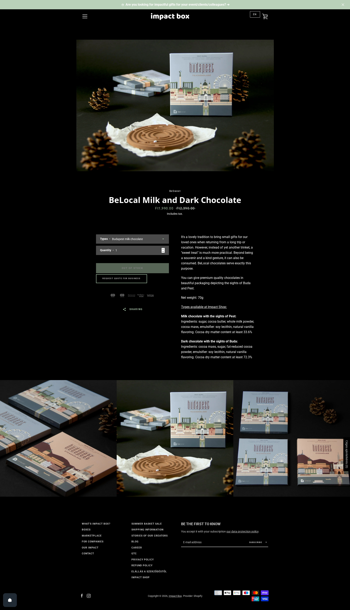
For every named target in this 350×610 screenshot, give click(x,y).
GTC (134, 553)
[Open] (10, 600)
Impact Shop (140, 577)
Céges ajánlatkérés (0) (346, 454)
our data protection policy (242, 531)
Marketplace (92, 535)
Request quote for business (121, 278)
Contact (88, 553)
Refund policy (142, 565)
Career (136, 547)
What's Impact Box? (96, 523)
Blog (135, 541)
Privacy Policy (142, 559)
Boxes (86, 529)
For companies (93, 541)
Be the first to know (201, 524)
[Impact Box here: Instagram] (89, 596)
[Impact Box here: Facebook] (82, 596)
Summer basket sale (146, 523)
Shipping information (147, 529)
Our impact (90, 547)
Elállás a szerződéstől (149, 571)
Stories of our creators (149, 535)
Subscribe (256, 542)
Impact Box (175, 595)
